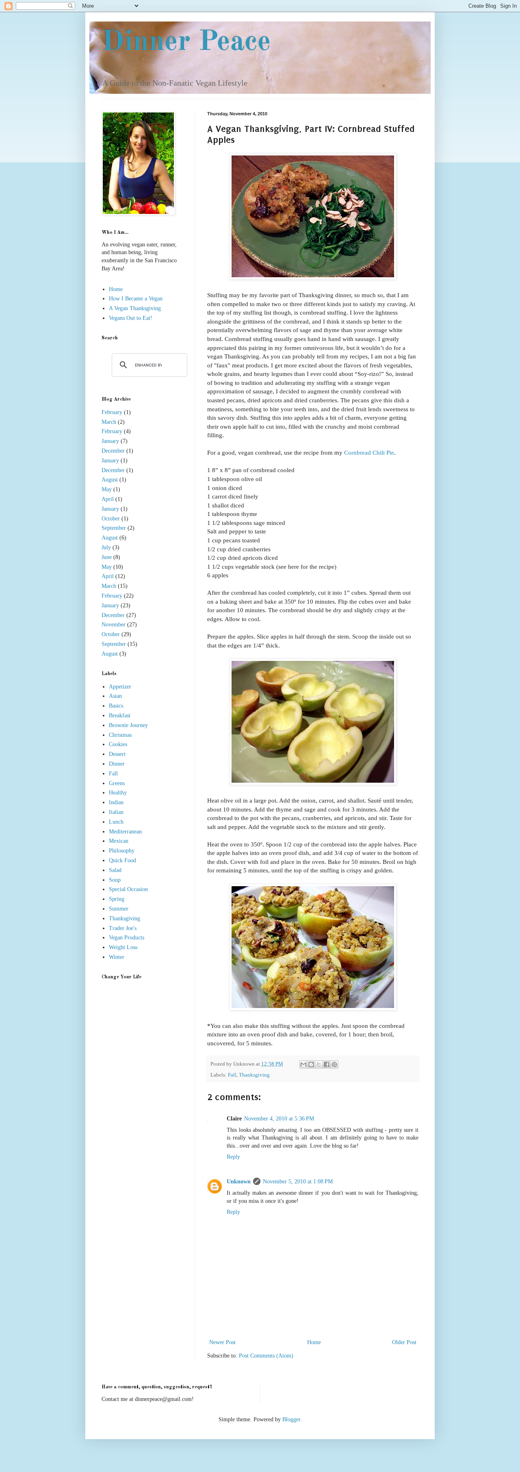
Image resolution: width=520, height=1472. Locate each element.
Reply (233, 1157)
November (114, 625)
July (106, 547)
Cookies (118, 744)
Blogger (291, 1419)
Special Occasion (128, 889)
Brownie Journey (128, 725)
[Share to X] (319, 1064)
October (111, 519)
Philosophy (121, 851)
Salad (115, 870)
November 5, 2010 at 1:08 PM (298, 1181)
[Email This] (303, 1064)
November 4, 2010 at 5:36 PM (279, 1119)
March (109, 422)
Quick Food (122, 860)
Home (314, 1342)
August (110, 480)
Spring (116, 899)
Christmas (120, 735)
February (112, 412)
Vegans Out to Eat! (130, 318)
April (108, 499)
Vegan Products (126, 938)
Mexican (118, 841)
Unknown (239, 1181)
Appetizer (120, 687)
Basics (116, 706)
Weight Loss (123, 947)
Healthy (118, 793)
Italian (116, 812)
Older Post (404, 1342)
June (107, 557)
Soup (115, 880)
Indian (116, 802)
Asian (115, 696)
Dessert (117, 754)
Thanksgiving (254, 1075)
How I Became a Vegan (135, 299)
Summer (118, 909)
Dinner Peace (186, 42)
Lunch (116, 822)
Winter (116, 957)
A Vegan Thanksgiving (135, 308)
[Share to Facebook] (327, 1064)
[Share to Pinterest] (334, 1064)
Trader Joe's (122, 928)
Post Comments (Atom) (266, 1356)
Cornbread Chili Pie (369, 452)
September (114, 528)
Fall (232, 1075)
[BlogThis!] (311, 1064)
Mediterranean (125, 832)
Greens (117, 783)
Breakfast (119, 715)
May (107, 489)
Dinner (117, 764)
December (113, 451)
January (110, 441)
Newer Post (222, 1342)
